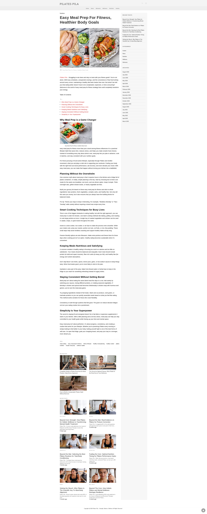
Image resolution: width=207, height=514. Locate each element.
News (92, 8)
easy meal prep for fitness (75, 343)
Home (87, 8)
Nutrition (111, 8)
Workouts (98, 8)
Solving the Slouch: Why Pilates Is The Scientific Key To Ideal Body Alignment (72, 490)
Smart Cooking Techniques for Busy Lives (74, 107)
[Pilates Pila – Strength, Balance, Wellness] (69, 3)
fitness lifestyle (87, 343)
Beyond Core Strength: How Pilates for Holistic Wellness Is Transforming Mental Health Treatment (73, 422)
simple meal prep (70, 345)
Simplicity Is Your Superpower (71, 114)
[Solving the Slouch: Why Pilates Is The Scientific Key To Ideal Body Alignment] (73, 475)
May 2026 (125, 80)
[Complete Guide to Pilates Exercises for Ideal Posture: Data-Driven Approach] (73, 362)
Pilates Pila (63, 77)
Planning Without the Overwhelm (72, 104)
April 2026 (125, 83)
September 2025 (127, 104)
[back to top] (203, 510)
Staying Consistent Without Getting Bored (74, 112)
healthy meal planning (99, 343)
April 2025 (125, 118)
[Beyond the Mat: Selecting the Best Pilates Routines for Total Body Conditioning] (73, 441)
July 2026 (125, 74)
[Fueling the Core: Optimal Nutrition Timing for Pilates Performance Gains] (102, 441)
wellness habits (81, 345)
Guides (117, 8)
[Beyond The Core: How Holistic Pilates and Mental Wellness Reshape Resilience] (102, 475)
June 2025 (125, 112)
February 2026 (126, 89)
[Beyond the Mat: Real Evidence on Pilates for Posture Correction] (102, 407)
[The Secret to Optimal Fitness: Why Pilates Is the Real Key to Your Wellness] (102, 362)
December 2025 (127, 95)
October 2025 (126, 101)
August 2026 (126, 72)
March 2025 (126, 121)
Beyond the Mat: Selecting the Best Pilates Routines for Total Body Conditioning (72, 456)
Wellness (105, 8)
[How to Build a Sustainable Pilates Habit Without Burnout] (73, 383)
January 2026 (126, 92)
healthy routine (110, 343)
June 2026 (125, 77)
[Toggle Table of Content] (61, 99)
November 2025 (127, 98)
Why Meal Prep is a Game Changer (72, 102)
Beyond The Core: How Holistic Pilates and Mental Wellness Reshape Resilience (100, 490)
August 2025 (126, 106)
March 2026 (126, 86)
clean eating (63, 343)
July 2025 (125, 109)
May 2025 (125, 115)
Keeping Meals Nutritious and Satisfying (74, 109)
